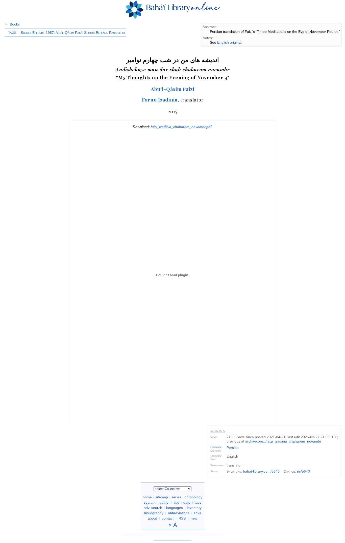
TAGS (12, 32)
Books (15, 24)
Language (216, 447)
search (149, 502)
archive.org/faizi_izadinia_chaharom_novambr (283, 441)
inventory (194, 508)
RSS (182, 518)
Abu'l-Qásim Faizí (69, 33)
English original (229, 42)
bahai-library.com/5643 (261, 471)
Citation (289, 471)
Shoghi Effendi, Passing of (105, 33)
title (176, 502)
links (197, 513)
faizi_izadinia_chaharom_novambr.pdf (181, 127)
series (176, 497)
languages (174, 508)
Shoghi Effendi (31, 33)
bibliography (153, 513)
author (164, 502)
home (147, 497)
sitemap (161, 497)
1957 (50, 33)
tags (197, 502)
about (152, 518)
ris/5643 (303, 471)
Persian (233, 448)
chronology (193, 497)
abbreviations (178, 513)
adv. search (153, 508)
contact (168, 518)
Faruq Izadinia (160, 99)
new (194, 518)
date (186, 502)
